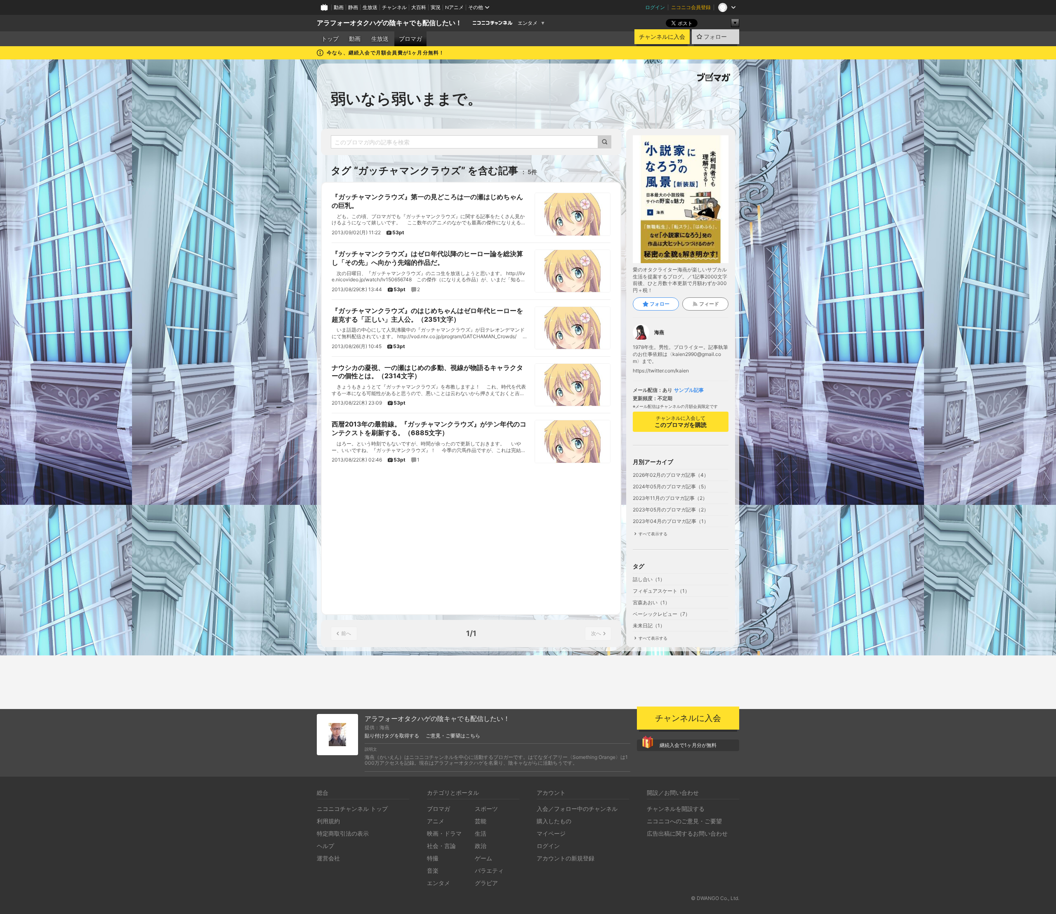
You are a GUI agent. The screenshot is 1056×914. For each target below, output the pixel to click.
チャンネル (394, 7)
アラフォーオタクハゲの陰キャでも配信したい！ (389, 22)
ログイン (655, 7)
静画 (353, 7)
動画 (339, 7)
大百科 (418, 7)
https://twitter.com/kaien (661, 371)
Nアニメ (454, 7)
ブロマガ (410, 38)
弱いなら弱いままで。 (406, 99)
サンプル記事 (689, 390)
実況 (436, 7)
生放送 (370, 7)
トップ (330, 38)
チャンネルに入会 (662, 36)
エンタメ (527, 23)
